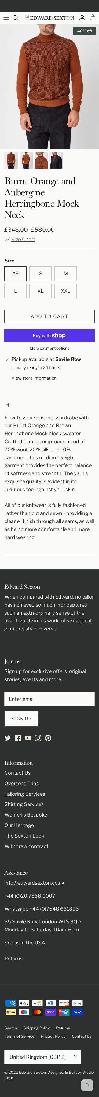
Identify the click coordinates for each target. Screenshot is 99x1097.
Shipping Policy (36, 1028)
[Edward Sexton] (49, 18)
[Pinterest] (48, 738)
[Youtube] (28, 738)
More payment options (49, 348)
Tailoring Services (24, 794)
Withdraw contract (26, 846)
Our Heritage (19, 825)
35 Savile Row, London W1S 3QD (42, 922)
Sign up (22, 718)
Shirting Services (24, 804)
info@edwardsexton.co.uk (34, 883)
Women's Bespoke (25, 815)
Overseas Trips (21, 783)
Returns (13, 959)
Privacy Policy (53, 1036)
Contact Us (17, 773)
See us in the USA (24, 943)
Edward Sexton (32, 1072)
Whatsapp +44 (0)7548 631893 (41, 909)
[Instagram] (38, 738)
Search (10, 1028)
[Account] (81, 18)
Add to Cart (50, 316)
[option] (49, 86)
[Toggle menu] (6, 18)
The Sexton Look (24, 836)
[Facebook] (18, 738)
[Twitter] (7, 738)
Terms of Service (19, 1036)
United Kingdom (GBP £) (38, 1057)
